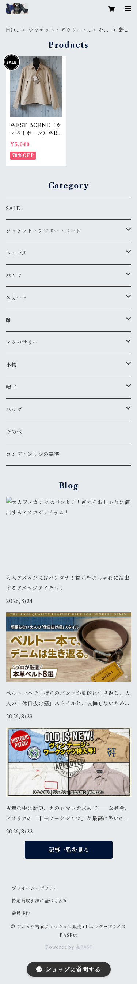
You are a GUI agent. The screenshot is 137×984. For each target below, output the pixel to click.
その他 (104, 30)
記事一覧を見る (68, 850)
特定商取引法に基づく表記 (40, 900)
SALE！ (16, 208)
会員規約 (21, 913)
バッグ (14, 409)
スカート (16, 298)
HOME (13, 30)
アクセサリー (22, 342)
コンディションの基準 (33, 454)
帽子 (11, 387)
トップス (16, 253)
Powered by (60, 947)
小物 (11, 365)
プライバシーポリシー (35, 888)
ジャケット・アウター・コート (57, 30)
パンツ (14, 275)
